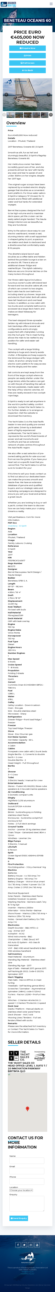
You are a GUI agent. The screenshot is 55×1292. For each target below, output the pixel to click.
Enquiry (13, 1194)
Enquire (28, 48)
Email (12, 1166)
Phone (12, 1177)
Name (12, 1156)
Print (28, 55)
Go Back (28, 70)
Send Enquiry (20, 1218)
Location (13, 1187)
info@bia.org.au (27, 1272)
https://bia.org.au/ (27, 1274)
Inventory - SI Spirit (17, 526)
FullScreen (28, 63)
